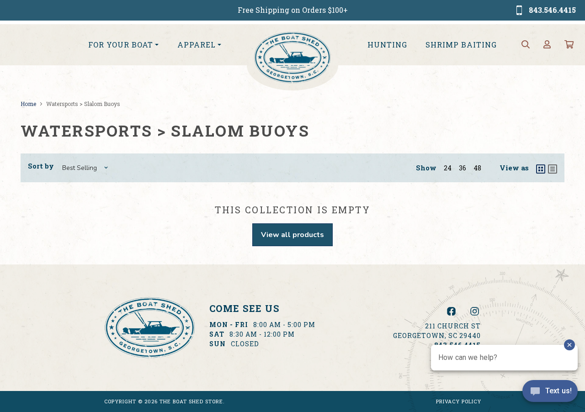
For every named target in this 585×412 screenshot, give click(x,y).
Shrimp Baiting (461, 44)
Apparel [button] (196, 44)
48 (477, 168)
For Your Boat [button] (120, 44)
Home (28, 103)
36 (462, 168)
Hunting (387, 44)
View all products (292, 235)
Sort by (41, 165)
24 (448, 168)
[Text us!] (550, 393)
